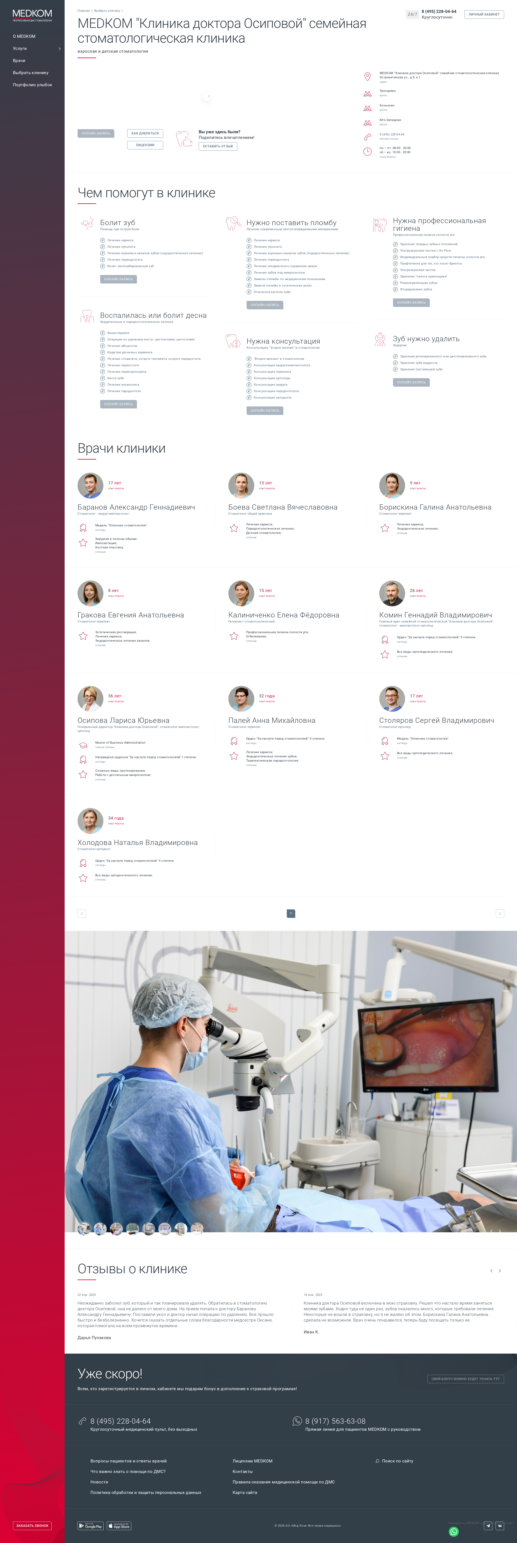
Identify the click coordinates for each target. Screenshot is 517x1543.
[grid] (291, 316)
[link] (32, 48)
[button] (59, 48)
